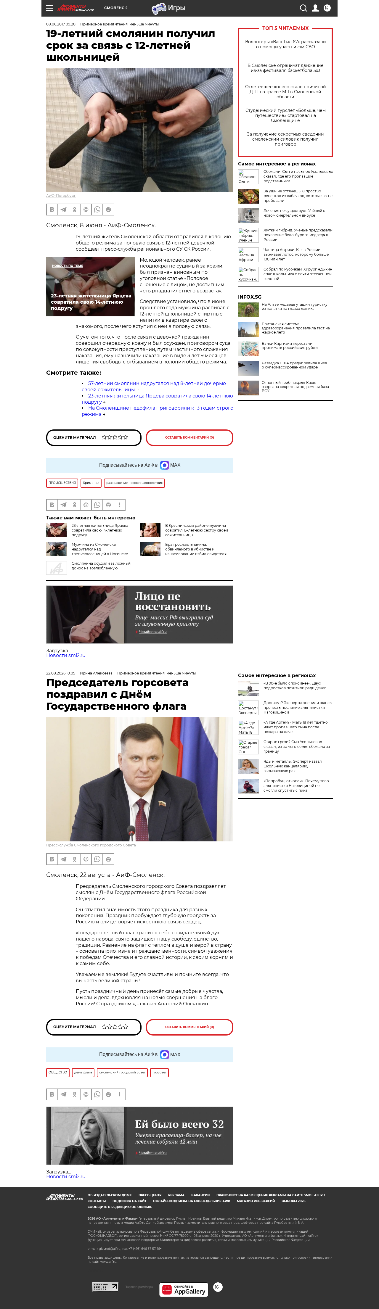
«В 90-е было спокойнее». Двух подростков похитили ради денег (295, 685)
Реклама (176, 1195)
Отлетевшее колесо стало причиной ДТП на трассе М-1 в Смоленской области (285, 91)
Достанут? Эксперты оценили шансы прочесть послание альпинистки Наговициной (298, 707)
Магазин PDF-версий (256, 1201)
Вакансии (200, 1195)
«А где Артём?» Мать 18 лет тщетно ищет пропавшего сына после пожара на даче (296, 727)
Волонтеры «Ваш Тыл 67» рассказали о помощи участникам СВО (285, 44)
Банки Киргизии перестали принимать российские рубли (290, 346)
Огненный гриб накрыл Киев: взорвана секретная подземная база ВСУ (295, 387)
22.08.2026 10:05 (60, 673)
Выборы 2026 (293, 1201)
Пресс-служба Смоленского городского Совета (91, 845)
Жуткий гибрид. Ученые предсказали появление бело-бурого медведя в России (298, 235)
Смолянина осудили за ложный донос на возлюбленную (101, 565)
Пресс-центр (150, 1195)
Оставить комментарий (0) (189, 437)
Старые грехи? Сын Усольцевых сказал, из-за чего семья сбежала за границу (297, 746)
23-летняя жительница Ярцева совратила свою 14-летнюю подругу (100, 530)
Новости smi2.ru (66, 655)
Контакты (97, 1201)
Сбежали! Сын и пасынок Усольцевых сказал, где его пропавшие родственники (298, 176)
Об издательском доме (110, 1195)
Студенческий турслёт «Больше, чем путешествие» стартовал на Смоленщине (285, 115)
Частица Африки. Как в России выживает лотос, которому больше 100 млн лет (296, 254)
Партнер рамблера (139, 1287)
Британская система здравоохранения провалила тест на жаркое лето (296, 328)
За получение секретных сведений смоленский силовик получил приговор (285, 139)
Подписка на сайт (129, 1201)
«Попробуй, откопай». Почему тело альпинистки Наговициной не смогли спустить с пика (296, 786)
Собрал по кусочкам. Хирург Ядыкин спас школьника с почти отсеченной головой (298, 274)
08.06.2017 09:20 (61, 24)
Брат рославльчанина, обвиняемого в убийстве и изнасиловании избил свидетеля (196, 549)
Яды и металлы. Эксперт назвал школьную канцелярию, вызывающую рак (293, 766)
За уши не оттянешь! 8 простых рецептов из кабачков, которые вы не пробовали (298, 196)
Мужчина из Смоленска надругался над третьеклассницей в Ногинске (100, 549)
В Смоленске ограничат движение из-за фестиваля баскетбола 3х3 (286, 68)
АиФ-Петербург (61, 195)
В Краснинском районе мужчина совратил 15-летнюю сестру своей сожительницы (196, 530)
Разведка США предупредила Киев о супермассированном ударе (294, 365)
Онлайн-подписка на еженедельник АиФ (191, 1201)
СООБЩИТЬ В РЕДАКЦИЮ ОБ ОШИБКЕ (120, 1207)
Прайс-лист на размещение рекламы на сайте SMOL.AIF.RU (270, 1195)
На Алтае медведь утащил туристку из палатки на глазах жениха (294, 306)
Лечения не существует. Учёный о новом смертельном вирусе (294, 213)
